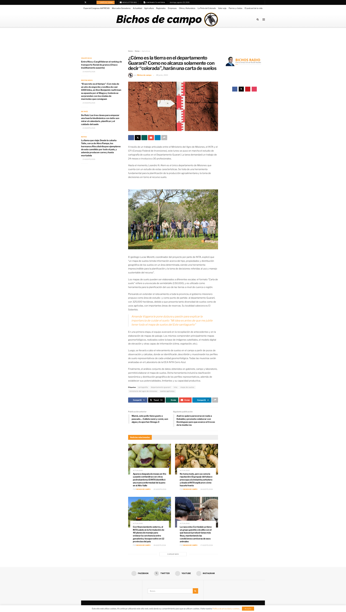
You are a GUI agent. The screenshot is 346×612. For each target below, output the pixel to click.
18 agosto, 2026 (206, 489)
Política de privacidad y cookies (226, 608)
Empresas (172, 8)
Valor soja (222, 8)
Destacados (87, 80)
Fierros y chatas (235, 8)
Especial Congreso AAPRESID (97, 8)
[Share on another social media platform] (164, 137)
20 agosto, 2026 (159, 489)
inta (175, 387)
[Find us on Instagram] (92, 2)
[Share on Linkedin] (158, 137)
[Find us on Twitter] (85, 2)
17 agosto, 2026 (206, 545)
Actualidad (137, 8)
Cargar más (173, 554)
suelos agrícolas (167, 391)
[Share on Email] (151, 137)
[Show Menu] (263, 19)
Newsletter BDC (129, 2)
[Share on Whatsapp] (144, 137)
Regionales (161, 8)
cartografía (143, 387)
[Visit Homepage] (167, 19)
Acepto (248, 609)
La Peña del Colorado (207, 8)
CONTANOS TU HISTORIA (155, 2)
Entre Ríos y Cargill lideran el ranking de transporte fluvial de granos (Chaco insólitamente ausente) (101, 64)
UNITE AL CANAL (106, 2)
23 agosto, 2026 (88, 72)
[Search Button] (258, 19)
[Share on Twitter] (138, 137)
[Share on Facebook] (131, 137)
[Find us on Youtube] (89, 2)
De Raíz (84, 111)
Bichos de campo (144, 75)
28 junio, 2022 (162, 75)
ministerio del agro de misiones (143, 391)
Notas (137, 51)
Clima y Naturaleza (187, 8)
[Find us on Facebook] (82, 2)
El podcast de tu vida (253, 8)
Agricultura (149, 8)
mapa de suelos (187, 387)
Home (130, 51)
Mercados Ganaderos (121, 8)
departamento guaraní (161, 387)
